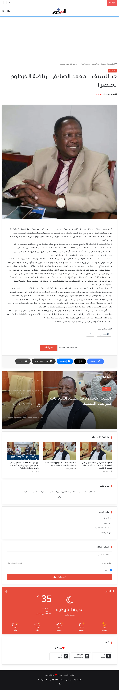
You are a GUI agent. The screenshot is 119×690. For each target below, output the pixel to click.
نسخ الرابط (48, 348)
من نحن (107, 523)
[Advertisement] (59, 39)
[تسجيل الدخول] (8, 12)
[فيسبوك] (59, 497)
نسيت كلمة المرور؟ (15, 563)
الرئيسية (111, 64)
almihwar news (109, 94)
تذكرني (107, 571)
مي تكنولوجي (49, 675)
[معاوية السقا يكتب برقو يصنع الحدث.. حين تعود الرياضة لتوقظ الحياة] (59, 451)
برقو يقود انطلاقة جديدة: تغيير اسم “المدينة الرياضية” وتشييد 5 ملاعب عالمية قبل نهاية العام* (24, 466)
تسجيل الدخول (59, 577)
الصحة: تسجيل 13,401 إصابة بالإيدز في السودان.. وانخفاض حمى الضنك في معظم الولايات (71, 3)
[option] (59, 400)
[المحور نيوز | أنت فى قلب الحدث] (59, 11)
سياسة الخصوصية (103, 528)
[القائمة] (115, 12)
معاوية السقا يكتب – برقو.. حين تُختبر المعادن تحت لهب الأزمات (82, 401)
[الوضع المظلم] (3, 12)
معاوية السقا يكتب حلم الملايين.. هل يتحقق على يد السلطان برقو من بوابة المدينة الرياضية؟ (97, 465)
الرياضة (104, 64)
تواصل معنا (106, 533)
